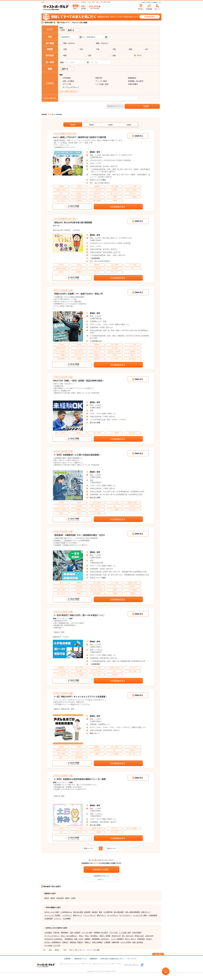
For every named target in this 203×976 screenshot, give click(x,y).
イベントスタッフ (89, 915)
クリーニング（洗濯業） (52, 915)
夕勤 (114, 49)
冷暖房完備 (115, 942)
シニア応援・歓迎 (101, 84)
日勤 (65, 49)
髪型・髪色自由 (137, 942)
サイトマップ (132, 958)
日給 (89, 55)
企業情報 (67, 958)
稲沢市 (46, 898)
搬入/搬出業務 (119, 912)
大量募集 (107, 942)
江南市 (73, 898)
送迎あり (149, 939)
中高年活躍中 (133, 84)
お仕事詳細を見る (117, 206)
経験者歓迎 (132, 78)
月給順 (129, 125)
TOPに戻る (158, 954)
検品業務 (87, 912)
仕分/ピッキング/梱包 (98, 180)
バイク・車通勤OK (117, 939)
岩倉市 (67, 898)
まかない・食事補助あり (52, 942)
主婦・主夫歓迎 (68, 81)
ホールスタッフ (112, 915)
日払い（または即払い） (69, 936)
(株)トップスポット (117, 964)
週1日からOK (116, 936)
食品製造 (95, 912)
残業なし (88, 942)
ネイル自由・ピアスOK (52, 945)
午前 (81, 49)
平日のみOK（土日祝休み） (53, 939)
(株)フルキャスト (87, 964)
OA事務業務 (48, 918)
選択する (65, 69)
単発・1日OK (78, 939)
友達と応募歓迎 (97, 942)
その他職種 (66, 918)
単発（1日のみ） (69, 43)
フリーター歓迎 (101, 81)
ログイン (101, 879)
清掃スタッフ (145, 912)
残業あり (80, 942)
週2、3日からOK (127, 936)
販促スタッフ (101, 915)
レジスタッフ (67, 915)
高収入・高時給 (105, 936)
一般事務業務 (95, 258)
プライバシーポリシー (132, 965)
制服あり (65, 942)
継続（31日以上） (102, 43)
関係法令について (81, 958)
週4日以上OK (139, 936)
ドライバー (58, 918)
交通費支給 (141, 939)
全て (146, 49)
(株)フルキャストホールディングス (70, 964)
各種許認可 (93, 958)
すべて (139, 55)
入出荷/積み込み (96, 341)
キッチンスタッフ (125, 915)
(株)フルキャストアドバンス (101, 964)
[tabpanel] (68, 163)
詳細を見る (139, 136)
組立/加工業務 (95, 422)
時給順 (91, 125)
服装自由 (73, 942)
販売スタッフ (95, 733)
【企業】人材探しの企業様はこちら (151, 2)
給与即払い (94, 936)
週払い (81, 936)
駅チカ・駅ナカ (130, 939)
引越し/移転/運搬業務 (132, 912)
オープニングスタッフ (70, 87)
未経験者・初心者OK (135, 81)
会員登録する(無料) (101, 869)
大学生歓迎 (66, 78)
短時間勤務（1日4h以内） (101, 939)
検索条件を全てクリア (115, 106)
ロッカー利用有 (125, 942)
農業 (100, 912)
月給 (114, 55)
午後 (97, 49)
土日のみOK (149, 936)
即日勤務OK (69, 939)
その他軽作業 (108, 912)
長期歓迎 (87, 939)
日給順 (110, 125)
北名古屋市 (60, 898)
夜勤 (130, 49)
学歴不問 (98, 78)
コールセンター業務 (140, 915)
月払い (87, 936)
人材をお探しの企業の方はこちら (111, 958)
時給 (65, 55)
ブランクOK (66, 84)
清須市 (52, 898)
